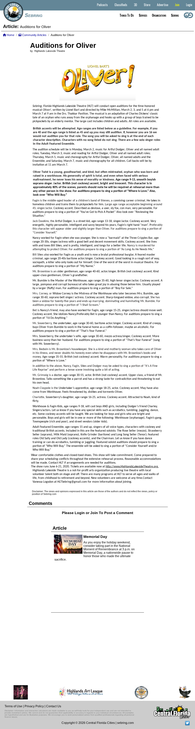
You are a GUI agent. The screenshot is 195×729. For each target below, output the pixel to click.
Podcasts (102, 4)
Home (10, 35)
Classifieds (120, 4)
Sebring (33, 15)
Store (147, 4)
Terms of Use (13, 706)
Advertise (162, 4)
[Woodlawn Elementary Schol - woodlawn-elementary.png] (174, 692)
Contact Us (53, 706)
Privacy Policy (34, 706)
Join (177, 4)
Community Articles (33, 35)
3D (135, 4)
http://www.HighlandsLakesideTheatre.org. (132, 466)
